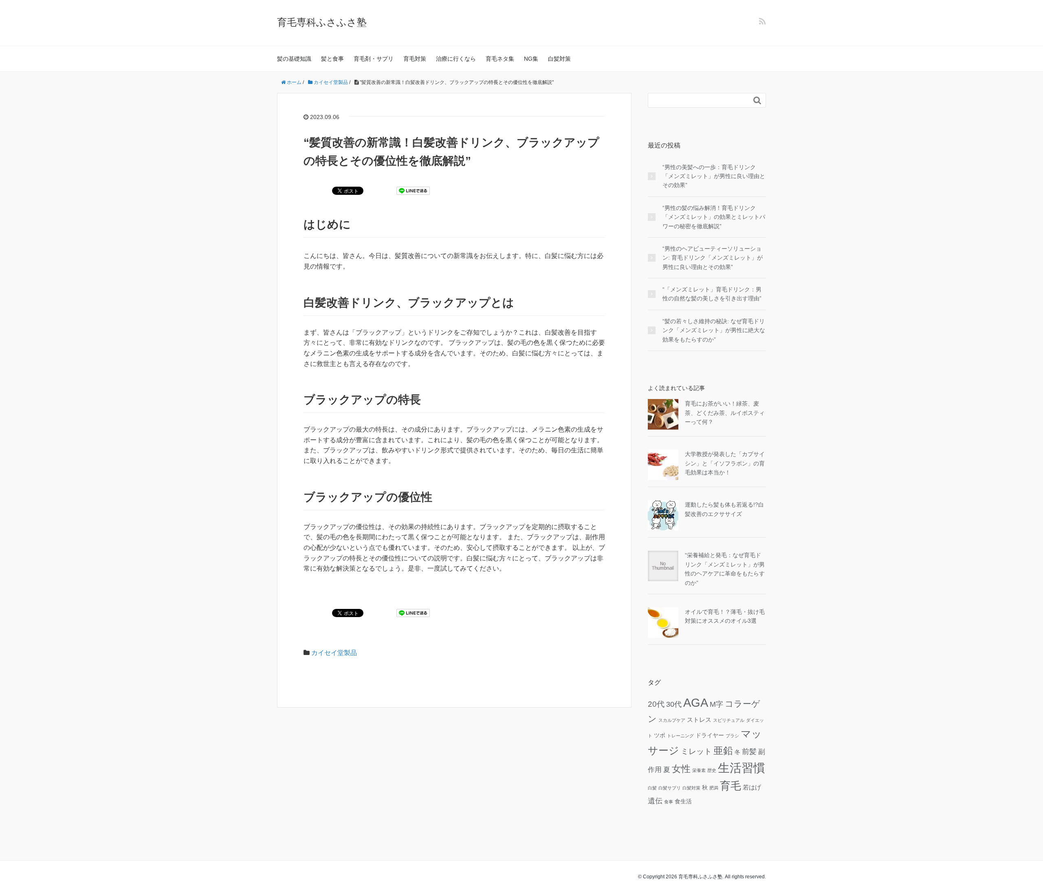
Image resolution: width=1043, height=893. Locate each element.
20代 (656, 703)
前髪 (749, 751)
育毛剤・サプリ (374, 58)
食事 (668, 801)
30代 (674, 704)
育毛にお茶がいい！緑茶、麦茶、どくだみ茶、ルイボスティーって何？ (725, 412)
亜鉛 (723, 750)
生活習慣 (741, 767)
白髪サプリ (669, 787)
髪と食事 (332, 58)
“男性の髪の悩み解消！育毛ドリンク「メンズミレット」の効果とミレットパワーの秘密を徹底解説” (713, 217)
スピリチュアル (728, 720)
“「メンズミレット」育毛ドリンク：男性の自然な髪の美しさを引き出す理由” (711, 294)
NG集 (531, 58)
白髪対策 (559, 58)
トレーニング (680, 735)
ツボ (659, 735)
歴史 (711, 770)
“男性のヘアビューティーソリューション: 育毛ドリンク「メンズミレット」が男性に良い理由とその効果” (712, 257)
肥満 (713, 787)
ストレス (699, 719)
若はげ (752, 787)
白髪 (652, 787)
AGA (695, 702)
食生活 (683, 801)
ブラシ (732, 735)
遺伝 (655, 800)
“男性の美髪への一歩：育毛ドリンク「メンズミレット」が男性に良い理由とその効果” (713, 176)
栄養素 (699, 770)
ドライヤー (709, 735)
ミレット (696, 751)
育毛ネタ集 (500, 58)
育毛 (730, 786)
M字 (716, 704)
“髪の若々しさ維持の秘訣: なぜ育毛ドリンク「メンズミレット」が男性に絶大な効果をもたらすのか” (713, 330)
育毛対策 (414, 58)
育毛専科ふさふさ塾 (322, 22)
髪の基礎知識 (294, 58)
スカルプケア (671, 720)
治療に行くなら (456, 58)
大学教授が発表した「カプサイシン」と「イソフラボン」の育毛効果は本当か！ (725, 463)
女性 (681, 768)
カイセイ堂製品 (334, 652)
